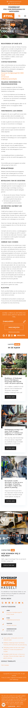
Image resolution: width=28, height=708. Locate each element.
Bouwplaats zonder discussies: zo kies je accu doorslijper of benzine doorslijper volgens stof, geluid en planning (14, 656)
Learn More (11, 706)
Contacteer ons (8, 565)
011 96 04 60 (5, 77)
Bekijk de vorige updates (14, 332)
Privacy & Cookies (5, 677)
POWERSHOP (14, 7)
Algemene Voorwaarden (16, 677)
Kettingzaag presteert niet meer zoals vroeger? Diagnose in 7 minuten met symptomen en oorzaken (14, 649)
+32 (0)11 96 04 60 (11, 625)
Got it (19, 706)
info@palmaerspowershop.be (9, 79)
